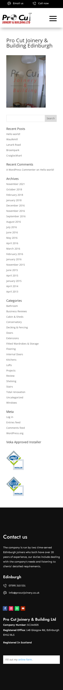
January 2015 (14, 281)
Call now (43, 3)
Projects (11, 370)
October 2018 (14, 189)
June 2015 (12, 270)
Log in (9, 417)
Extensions (12, 338)
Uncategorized (14, 397)
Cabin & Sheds (14, 316)
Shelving (11, 381)
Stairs (9, 386)
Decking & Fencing (17, 327)
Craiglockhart (14, 155)
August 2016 (13, 221)
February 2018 (14, 194)
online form (25, 659)
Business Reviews (16, 311)
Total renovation (15, 392)
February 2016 (14, 254)
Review (10, 375)
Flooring (11, 349)
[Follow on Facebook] (5, 608)
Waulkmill (12, 139)
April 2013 (12, 291)
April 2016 (12, 243)
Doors (9, 332)
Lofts (9, 365)
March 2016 (13, 248)
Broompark (12, 150)
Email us (18, 3)
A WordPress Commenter (21, 169)
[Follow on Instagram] (11, 608)
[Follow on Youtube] (23, 608)
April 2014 (12, 286)
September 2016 (16, 216)
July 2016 (11, 227)
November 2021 (15, 184)
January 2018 (14, 200)
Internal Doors (14, 354)
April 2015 (12, 275)
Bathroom (12, 306)
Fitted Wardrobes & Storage (22, 343)
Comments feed (15, 427)
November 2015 (15, 264)
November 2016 (15, 211)
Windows (11, 402)
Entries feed (13, 422)
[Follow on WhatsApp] (17, 608)
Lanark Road (13, 144)
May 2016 (12, 237)
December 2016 (15, 205)
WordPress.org (14, 433)
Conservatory (14, 322)
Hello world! (13, 134)
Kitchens (11, 359)
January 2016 (14, 259)
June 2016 (12, 232)
